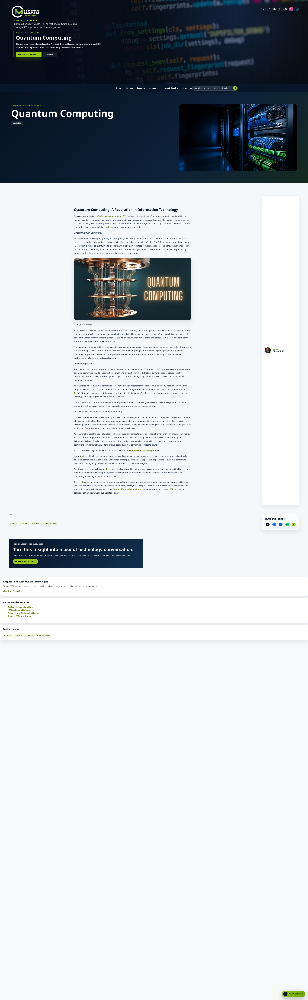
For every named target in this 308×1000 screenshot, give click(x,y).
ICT (171, 489)
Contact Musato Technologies (127, 489)
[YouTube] (285, 9)
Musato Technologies (49, 523)
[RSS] (274, 9)
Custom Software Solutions (20, 607)
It (75, 393)
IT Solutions (35, 523)
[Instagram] (291, 9)
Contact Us (49, 54)
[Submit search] (235, 88)
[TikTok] (297, 9)
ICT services (13, 523)
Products (141, 88)
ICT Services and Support (19, 610)
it (100, 227)
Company (153, 88)
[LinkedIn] (280, 9)
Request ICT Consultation (28, 54)
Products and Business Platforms (23, 613)
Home (118, 88)
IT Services (24, 523)
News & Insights (171, 88)
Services (129, 88)
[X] (263, 9)
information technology (111, 216)
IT (125, 216)
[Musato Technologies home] (27, 12)
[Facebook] (269, 9)
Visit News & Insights (12, 591)
